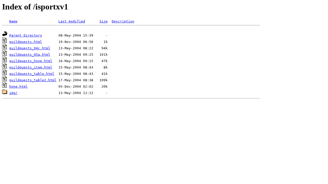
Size (103, 21)
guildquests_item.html (30, 67)
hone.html (18, 86)
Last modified (71, 21)
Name (13, 21)
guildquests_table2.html (32, 80)
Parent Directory (25, 35)
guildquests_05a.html (29, 54)
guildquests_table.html (31, 74)
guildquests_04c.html (29, 48)
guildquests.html (25, 42)
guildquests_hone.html (30, 61)
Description (123, 21)
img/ (13, 93)
